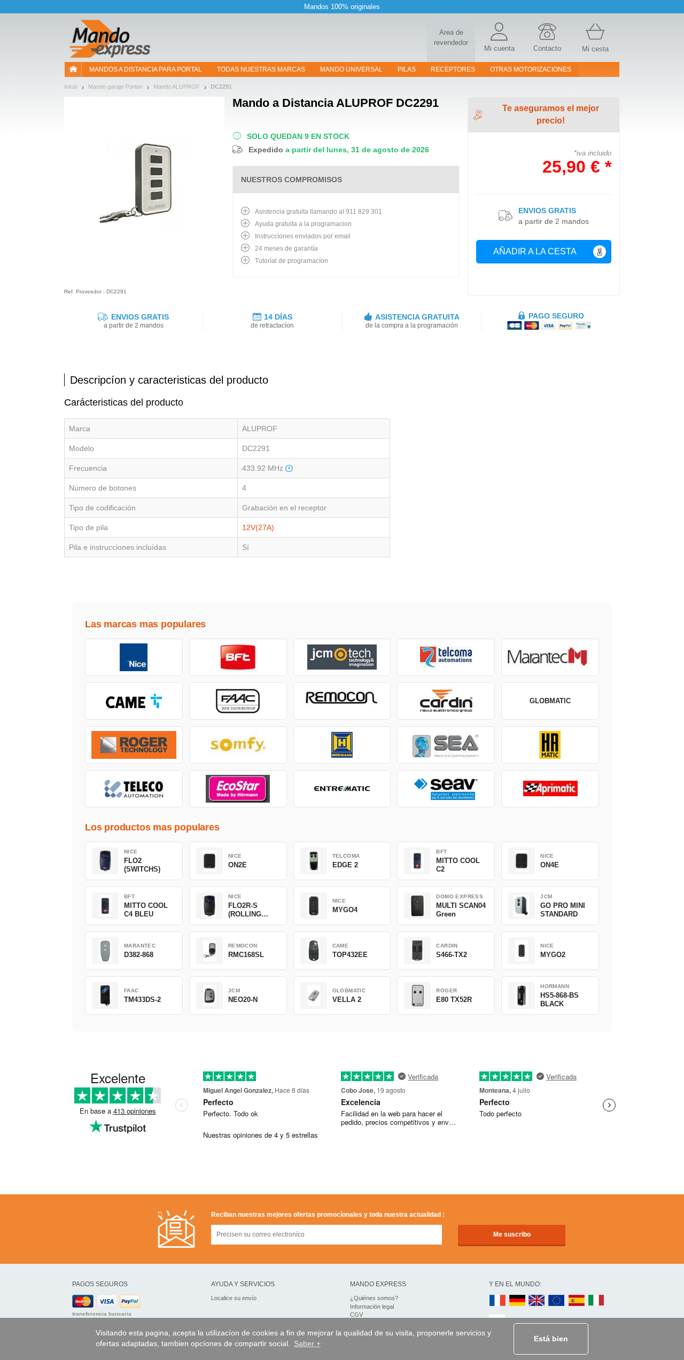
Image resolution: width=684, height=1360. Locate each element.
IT (596, 1301)
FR (497, 1301)
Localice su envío (233, 1298)
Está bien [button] (551, 1338)
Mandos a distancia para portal (145, 69)
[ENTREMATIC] (342, 788)
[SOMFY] (238, 745)
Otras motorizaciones (530, 69)
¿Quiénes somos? (374, 1298)
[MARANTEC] (550, 657)
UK (537, 1301)
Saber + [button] (307, 1343)
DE (517, 1301)
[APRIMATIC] (550, 788)
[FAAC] (238, 701)
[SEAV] (446, 788)
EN (556, 1301)
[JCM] (342, 657)
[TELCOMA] (446, 657)
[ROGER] (134, 745)
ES (576, 1301)
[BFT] (238, 657)
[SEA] (446, 745)
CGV (356, 1314)
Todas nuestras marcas (261, 69)
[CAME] (134, 701)
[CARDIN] (446, 701)
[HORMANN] (342, 745)
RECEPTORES (453, 69)
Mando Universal (351, 69)
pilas (407, 69)
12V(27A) (258, 527)
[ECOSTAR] (238, 788)
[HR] (550, 745)
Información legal (372, 1306)
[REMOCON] (342, 701)
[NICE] (134, 657)
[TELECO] (134, 788)
